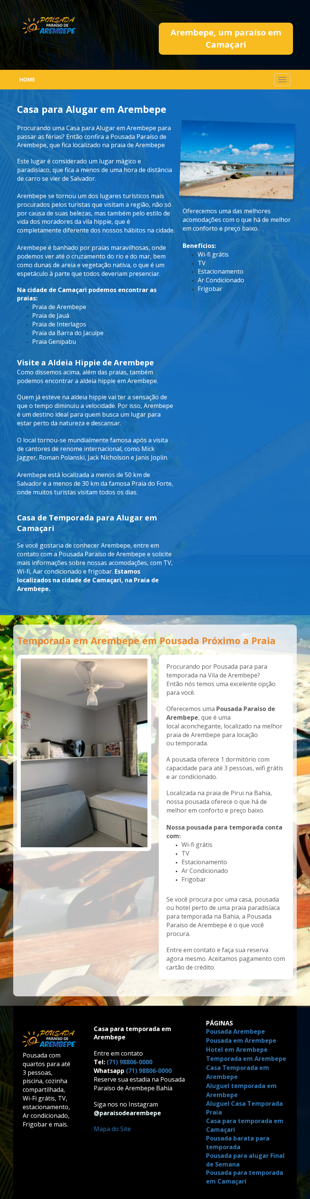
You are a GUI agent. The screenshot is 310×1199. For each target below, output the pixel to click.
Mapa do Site (112, 1129)
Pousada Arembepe (235, 1031)
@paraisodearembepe (127, 1113)
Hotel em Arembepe (237, 1049)
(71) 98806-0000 (129, 1062)
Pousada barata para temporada (238, 1142)
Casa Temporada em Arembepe (237, 1072)
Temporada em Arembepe (247, 1058)
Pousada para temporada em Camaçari (244, 1176)
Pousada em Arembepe (242, 1040)
